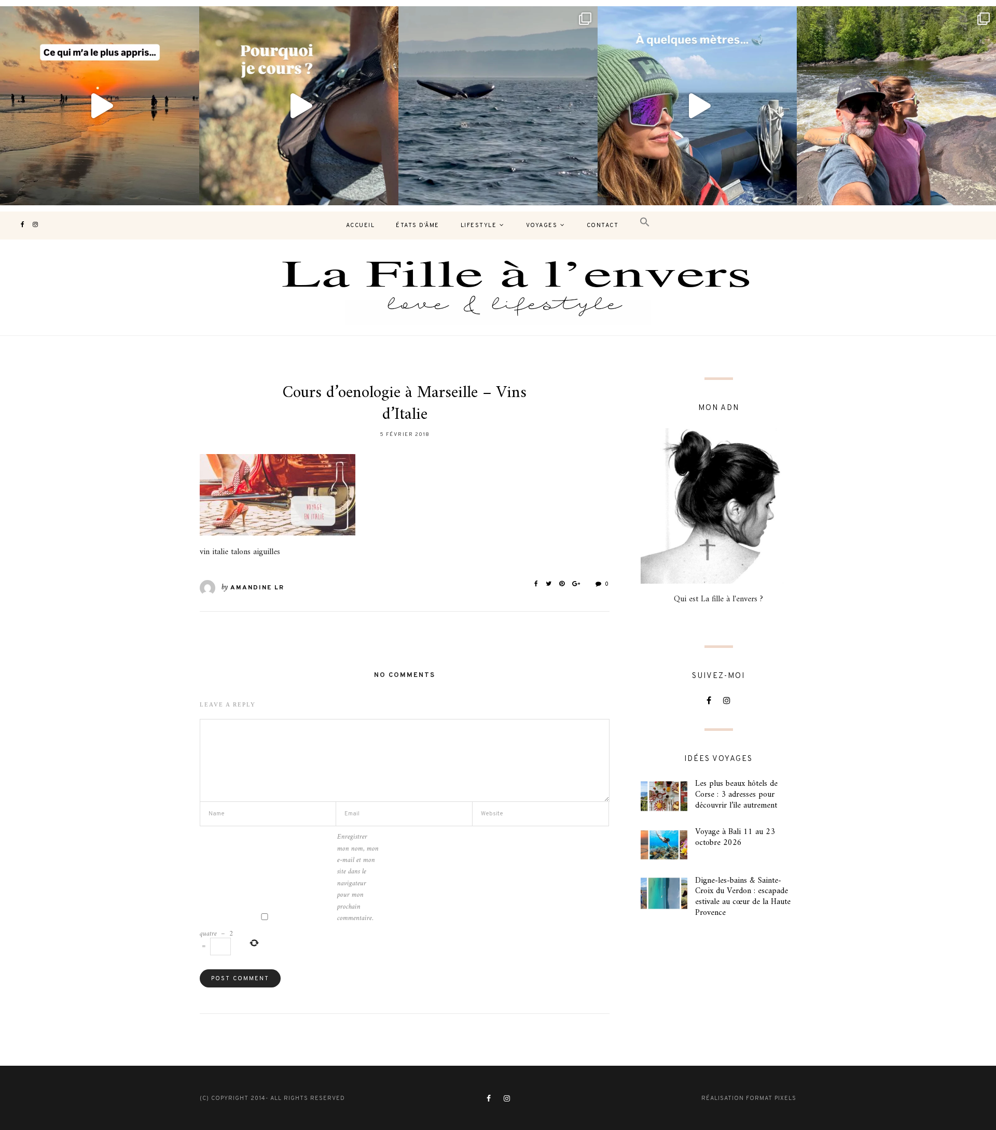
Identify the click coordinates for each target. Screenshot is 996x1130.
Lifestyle (479, 225)
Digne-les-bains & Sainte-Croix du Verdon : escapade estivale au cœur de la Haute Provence (743, 896)
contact (603, 225)
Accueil (360, 225)
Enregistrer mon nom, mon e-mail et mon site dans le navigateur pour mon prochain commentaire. (358, 877)
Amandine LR (257, 588)
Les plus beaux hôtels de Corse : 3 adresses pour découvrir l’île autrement (736, 794)
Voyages (542, 225)
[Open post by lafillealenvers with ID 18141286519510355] (896, 105)
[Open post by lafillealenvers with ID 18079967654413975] (298, 105)
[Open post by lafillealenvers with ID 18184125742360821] (697, 105)
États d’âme (417, 225)
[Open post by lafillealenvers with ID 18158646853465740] (498, 105)
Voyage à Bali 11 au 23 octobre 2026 (735, 837)
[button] (645, 223)
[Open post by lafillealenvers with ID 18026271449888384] (99, 105)
